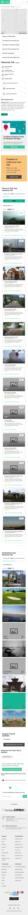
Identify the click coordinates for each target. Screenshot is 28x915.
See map (16, 227)
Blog (3, 841)
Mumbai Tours (18, 844)
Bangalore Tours (19, 847)
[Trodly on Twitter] (18, 908)
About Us (4, 839)
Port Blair (4, 886)
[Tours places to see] (5, 2)
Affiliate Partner (18, 869)
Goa (3, 883)
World (2, 6)
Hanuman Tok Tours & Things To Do (11, 57)
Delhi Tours (17, 841)
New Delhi (4, 869)
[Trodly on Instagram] (14, 908)
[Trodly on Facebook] (9, 908)
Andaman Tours (19, 855)
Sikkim (8, 6)
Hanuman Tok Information (8, 36)
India (5, 6)
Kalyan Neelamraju (8, 33)
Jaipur (3, 877)
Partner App (18, 880)
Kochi (3, 880)
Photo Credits (5, 852)
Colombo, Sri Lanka (6, 866)
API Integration (18, 875)
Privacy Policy (18, 911)
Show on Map (14, 147)
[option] (14, 21)
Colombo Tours (18, 839)
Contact (3, 847)
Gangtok (12, 6)
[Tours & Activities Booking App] (14, 898)
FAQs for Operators (19, 877)
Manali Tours (18, 852)
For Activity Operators (20, 866)
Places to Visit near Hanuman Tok (10, 49)
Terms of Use (9, 911)
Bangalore (4, 872)
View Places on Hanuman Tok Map (10, 44)
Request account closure (6, 859)
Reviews (4, 844)
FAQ (3, 850)
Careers (3, 855)
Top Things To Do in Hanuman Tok (10, 40)
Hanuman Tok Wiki (8, 78)
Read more (7, 232)
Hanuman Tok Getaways (8, 53)
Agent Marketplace (19, 872)
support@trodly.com (10, 819)
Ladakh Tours (18, 858)
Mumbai (4, 875)
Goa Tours (17, 850)
